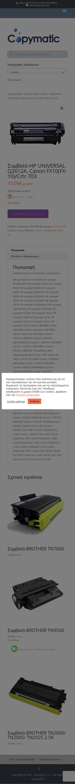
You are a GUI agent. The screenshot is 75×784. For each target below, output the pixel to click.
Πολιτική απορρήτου (27, 394)
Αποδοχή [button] (34, 401)
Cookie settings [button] (16, 401)
